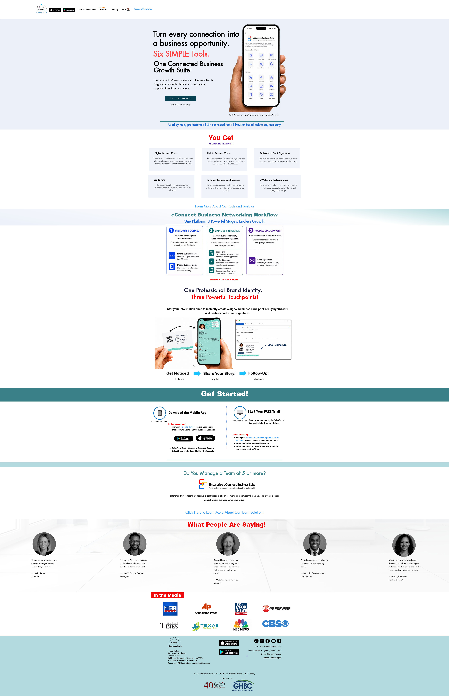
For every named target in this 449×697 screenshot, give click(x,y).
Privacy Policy (173, 651)
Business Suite (41, 12)
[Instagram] (262, 641)
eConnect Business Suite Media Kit (182, 660)
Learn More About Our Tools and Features (224, 206)
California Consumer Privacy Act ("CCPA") (185, 658)
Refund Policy (173, 656)
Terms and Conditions (177, 653)
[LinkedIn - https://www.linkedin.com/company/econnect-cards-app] (256, 641)
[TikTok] (279, 641)
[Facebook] (267, 641)
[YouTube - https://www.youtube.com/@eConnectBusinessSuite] (273, 641)
